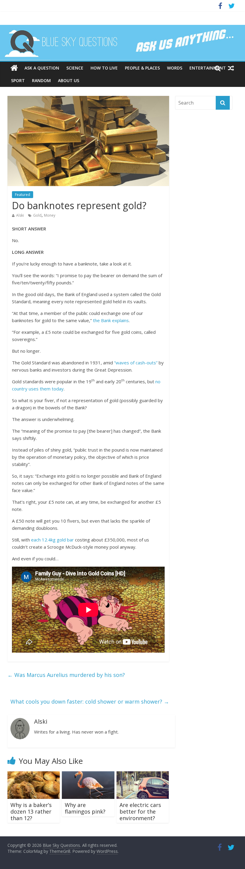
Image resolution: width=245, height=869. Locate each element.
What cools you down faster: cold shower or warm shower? (89, 701)
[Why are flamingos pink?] (88, 775)
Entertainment (207, 68)
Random (41, 80)
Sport (18, 80)
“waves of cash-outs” (135, 363)
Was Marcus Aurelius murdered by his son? (66, 674)
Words (174, 68)
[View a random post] (231, 68)
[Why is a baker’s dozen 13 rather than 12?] (33, 775)
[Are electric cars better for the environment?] (143, 775)
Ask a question (41, 68)
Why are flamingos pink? (85, 808)
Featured (22, 194)
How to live (104, 68)
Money (49, 215)
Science (74, 68)
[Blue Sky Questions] (122, 42)
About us (68, 80)
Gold (37, 215)
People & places (142, 68)
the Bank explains (111, 320)
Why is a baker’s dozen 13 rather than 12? (31, 811)
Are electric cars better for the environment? (140, 811)
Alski (20, 215)
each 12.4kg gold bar (52, 540)
